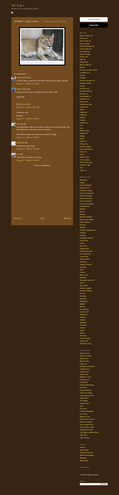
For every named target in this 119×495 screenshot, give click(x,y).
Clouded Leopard (85, 83)
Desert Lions (84, 374)
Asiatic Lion (84, 57)
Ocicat (82, 283)
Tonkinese (83, 336)
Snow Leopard (84, 160)
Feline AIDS (84, 382)
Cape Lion (83, 364)
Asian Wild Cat (85, 51)
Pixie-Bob (83, 299)
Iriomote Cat (84, 107)
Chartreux (83, 235)
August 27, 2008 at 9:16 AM (28, 119)
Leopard (82, 120)
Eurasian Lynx (84, 88)
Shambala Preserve (86, 452)
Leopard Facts (84, 403)
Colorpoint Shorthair (86, 238)
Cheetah (82, 78)
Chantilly (83, 233)
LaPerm (82, 272)
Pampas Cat (84, 144)
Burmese (83, 225)
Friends (82, 447)
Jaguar (82, 109)
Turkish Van (84, 341)
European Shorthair (86, 251)
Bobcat (82, 67)
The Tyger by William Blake (89, 432)
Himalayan (83, 262)
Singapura (83, 322)
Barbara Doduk (21, 89)
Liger (81, 406)
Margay (82, 136)
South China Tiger (86, 162)
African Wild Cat (85, 41)
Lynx (81, 128)
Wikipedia (83, 458)
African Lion (84, 38)
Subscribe (93, 25)
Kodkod (82, 117)
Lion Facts (83, 409)
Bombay (82, 214)
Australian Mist (85, 206)
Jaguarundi (83, 112)
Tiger (81, 168)
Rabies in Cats (85, 417)
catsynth (19, 124)
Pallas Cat (83, 141)
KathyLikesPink (22, 77)
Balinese (83, 209)
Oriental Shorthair (86, 291)
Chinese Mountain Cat (87, 80)
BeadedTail (20, 143)
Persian (82, 293)
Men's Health (84, 450)
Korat (81, 270)
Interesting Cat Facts (87, 395)
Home (43, 218)
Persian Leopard (85, 146)
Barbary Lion (84, 358)
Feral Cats (83, 387)
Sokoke (82, 328)
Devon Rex (83, 246)
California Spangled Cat (88, 230)
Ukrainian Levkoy (85, 343)
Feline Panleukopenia (87, 385)
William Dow (84, 460)
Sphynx (82, 333)
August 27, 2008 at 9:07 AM (28, 107)
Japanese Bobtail (85, 264)
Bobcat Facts (84, 361)
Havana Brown (85, 259)
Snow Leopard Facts (87, 424)
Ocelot (82, 139)
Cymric (82, 243)
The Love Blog (25, 104)
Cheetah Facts (85, 369)
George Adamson (85, 390)
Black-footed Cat (85, 65)
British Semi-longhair (87, 219)
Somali (82, 330)
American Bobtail (85, 185)
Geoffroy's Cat (84, 99)
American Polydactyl (87, 193)
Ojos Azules (84, 285)
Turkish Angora (85, 338)
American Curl (84, 188)
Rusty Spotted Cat (86, 149)
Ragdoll (82, 304)
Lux (18, 154)
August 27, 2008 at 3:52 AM (28, 84)
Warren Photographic (87, 455)
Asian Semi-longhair (86, 204)
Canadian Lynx (85, 73)
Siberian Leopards (86, 422)
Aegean (82, 183)
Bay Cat (82, 59)
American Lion (84, 353)
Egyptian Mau (84, 248)
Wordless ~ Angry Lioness (26, 21)
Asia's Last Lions (85, 356)
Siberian (82, 320)
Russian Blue (84, 309)
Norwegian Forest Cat (87, 280)
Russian (82, 307)
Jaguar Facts (84, 398)
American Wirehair (86, 201)
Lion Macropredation (86, 411)
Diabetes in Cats (85, 377)
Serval (82, 154)
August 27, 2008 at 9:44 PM (28, 160)
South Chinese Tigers (87, 427)
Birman (82, 212)
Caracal (82, 75)
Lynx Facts (83, 414)
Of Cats (18, 5)
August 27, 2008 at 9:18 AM (28, 137)
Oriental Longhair (85, 288)
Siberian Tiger (84, 157)
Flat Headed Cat (85, 96)
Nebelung (83, 278)
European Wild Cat (86, 91)
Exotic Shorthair (85, 254)
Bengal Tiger (84, 62)
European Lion (84, 380)
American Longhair (86, 190)
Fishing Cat (84, 94)
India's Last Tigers (86, 393)
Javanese (83, 267)
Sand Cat (83, 152)
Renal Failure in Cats (87, 419)
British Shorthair (85, 222)
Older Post (67, 218)
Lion (81, 125)
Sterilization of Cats (86, 430)
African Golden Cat (86, 36)
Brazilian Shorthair (86, 217)
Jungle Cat (83, 115)
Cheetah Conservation (87, 366)
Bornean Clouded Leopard (88, 70)
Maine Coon (84, 275)
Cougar (82, 86)
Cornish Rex (84, 241)
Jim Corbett (84, 401)
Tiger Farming (84, 438)
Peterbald (83, 296)
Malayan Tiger (84, 131)
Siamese (83, 317)
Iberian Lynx (84, 102)
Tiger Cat (83, 170)
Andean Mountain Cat (87, 46)
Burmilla (82, 227)
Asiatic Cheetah (85, 54)
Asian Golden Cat (86, 49)
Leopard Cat (84, 123)
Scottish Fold (84, 312)
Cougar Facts (84, 372)
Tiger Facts (84, 435)
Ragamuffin (84, 301)
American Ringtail (86, 196)
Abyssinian (83, 180)
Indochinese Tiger (86, 104)
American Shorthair (86, 198)
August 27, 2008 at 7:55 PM (28, 149)
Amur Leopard (84, 44)
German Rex (84, 256)
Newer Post (17, 218)
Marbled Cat (84, 133)
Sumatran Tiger (85, 165)
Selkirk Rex (84, 314)
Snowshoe (83, 325)
